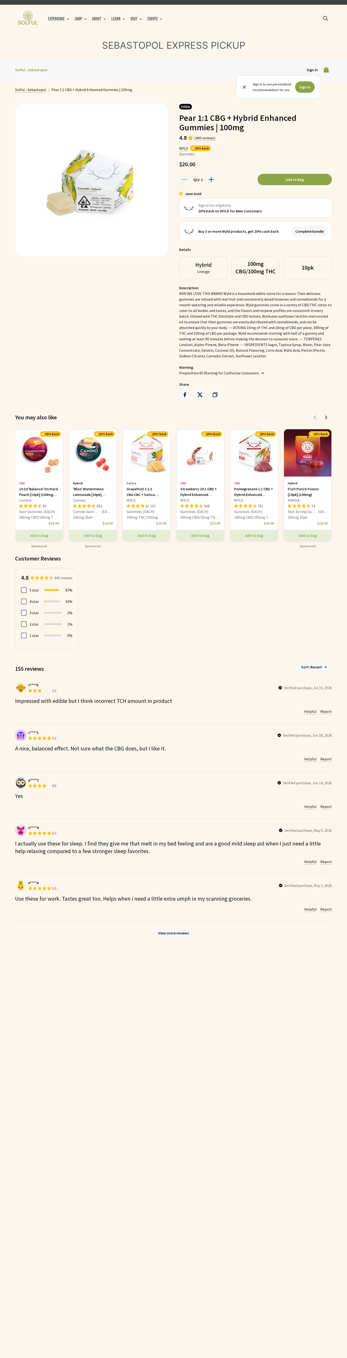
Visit (134, 19)
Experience (56, 19)
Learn (115, 19)
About (96, 19)
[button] (58, 19)
